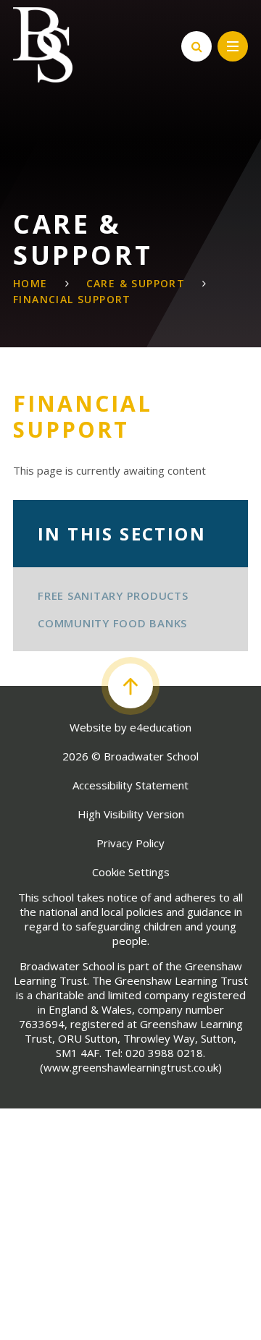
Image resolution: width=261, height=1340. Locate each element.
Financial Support (72, 299)
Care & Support (136, 283)
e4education (160, 727)
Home (30, 283)
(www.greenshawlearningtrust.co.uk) (131, 1067)
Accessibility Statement (130, 785)
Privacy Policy (130, 843)
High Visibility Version (131, 814)
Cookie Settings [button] (131, 872)
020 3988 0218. (165, 1053)
